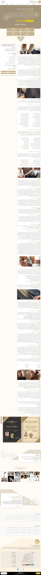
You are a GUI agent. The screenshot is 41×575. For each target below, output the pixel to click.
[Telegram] (6, 573)
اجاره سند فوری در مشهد (36, 527)
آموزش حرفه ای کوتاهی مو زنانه (34, 348)
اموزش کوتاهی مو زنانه (34, 226)
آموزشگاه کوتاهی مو (17, 517)
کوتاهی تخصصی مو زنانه (29, 108)
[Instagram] (28, 564)
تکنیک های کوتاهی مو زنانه (37, 63)
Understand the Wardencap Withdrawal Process (12, 527)
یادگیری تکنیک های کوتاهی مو (36, 520)
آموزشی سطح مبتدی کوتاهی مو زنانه (34, 180)
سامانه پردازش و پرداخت (13, 556)
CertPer (28, 204)
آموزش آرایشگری (34, 243)
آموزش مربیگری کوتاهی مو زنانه (22, 392)
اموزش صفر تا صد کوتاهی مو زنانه (34, 312)
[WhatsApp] (4, 573)
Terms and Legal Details (23, 532)
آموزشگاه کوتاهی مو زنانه (34, 57)
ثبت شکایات (14, 560)
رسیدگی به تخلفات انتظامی (36, 534)
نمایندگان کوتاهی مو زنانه (25, 411)
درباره (15, 558)
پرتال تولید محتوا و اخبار (13, 562)
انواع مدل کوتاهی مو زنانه (29, 63)
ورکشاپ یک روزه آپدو (29, 517)
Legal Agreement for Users (30, 529)
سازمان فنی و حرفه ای (25, 84)
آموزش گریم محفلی (30, 515)
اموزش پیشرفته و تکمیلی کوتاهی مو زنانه (32, 131)
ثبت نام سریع (38, 573)
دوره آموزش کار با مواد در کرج (36, 515)
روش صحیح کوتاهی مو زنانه (26, 69)
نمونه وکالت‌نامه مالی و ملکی (7, 532)
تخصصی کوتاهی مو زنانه (28, 324)
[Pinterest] (26, 564)
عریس (39, 57)
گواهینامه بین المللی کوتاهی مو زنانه (31, 203)
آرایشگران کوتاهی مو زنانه (30, 384)
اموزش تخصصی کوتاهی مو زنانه (20, 387)
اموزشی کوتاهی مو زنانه (29, 74)
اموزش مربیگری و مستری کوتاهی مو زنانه (32, 153)
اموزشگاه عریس (28, 101)
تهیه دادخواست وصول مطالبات (15, 529)
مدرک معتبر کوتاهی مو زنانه (30, 352)
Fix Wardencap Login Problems (29, 527)
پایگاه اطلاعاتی (14, 557)
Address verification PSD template (15, 532)
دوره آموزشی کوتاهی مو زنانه (37, 333)
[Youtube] (25, 564)
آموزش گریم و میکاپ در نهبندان (12, 515)
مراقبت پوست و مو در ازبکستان (36, 517)
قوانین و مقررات (14, 561)
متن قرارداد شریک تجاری (22, 527)
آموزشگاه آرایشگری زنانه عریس (23, 346)
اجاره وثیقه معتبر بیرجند (36, 529)
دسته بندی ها (14, 566)
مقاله (36, 410)
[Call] (2, 573)
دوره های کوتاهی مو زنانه (31, 193)
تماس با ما (14, 559)
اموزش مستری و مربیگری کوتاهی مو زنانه (35, 391)
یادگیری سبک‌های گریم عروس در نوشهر (9, 517)
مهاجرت (26, 205)
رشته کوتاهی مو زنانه (31, 155)
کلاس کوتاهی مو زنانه (23, 325)
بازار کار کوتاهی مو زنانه (23, 408)
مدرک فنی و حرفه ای (22, 74)
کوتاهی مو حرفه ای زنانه (35, 249)
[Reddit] (29, 564)
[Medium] (30, 564)
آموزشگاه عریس (36, 192)
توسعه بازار (14, 563)
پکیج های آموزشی (14, 555)
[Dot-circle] (22, 564)
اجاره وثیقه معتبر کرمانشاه (23, 529)
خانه (32, 5)
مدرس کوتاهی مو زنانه (21, 210)
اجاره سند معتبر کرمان (8, 529)
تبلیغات (15, 564)
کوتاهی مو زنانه (26, 202)
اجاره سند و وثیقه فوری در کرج (36, 532)
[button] (1, 417)
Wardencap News (29, 532)
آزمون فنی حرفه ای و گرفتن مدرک (27, 181)
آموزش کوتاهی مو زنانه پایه (26, 61)
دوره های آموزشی (14, 554)
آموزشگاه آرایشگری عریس (37, 232)
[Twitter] (24, 564)
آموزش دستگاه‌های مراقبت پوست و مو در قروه (22, 515)
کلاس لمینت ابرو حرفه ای (23, 517)
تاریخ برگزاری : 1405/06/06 (20, 24)
